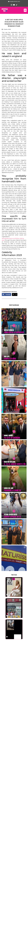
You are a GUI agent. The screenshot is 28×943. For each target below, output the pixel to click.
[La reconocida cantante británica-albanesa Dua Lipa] (14, 347)
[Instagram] (11, 5)
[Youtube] (14, 5)
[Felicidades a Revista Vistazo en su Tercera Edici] (14, 400)
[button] (6, 294)
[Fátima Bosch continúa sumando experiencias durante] (14, 505)
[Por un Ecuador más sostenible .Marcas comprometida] (14, 374)
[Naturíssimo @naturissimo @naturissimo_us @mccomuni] (14, 558)
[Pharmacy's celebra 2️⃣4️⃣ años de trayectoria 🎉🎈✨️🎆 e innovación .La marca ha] (14, 608)
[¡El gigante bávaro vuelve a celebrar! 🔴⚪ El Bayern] (14, 321)
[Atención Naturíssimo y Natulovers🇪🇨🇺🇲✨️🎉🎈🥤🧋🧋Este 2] (14, 532)
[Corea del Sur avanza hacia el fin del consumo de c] (14, 479)
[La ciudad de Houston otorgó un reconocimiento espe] (14, 453)
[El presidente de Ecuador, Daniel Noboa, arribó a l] (14, 426)
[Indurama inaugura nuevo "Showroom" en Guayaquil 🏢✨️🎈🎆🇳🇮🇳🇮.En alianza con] (14, 629)
